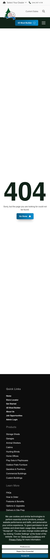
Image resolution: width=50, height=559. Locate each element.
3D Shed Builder (25, 22)
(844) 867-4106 (37, 2)
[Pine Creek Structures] (9, 13)
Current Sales (32, 11)
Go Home (23, 216)
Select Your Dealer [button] (16, 2)
